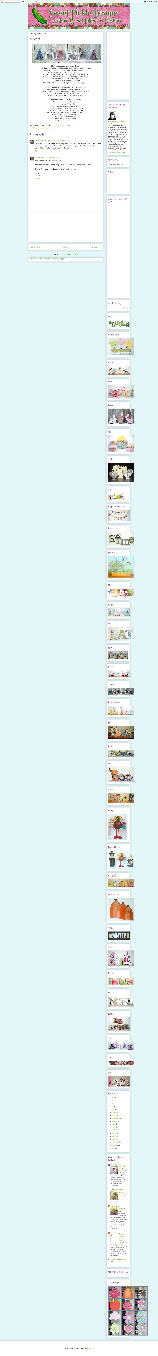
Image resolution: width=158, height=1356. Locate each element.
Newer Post (35, 247)
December (116, 1112)
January (115, 1145)
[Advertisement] (65, 226)
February (115, 1142)
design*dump (115, 1233)
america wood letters (43, 128)
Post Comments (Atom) (71, 254)
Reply (37, 151)
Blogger (91, 1348)
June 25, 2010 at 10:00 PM (50, 158)
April (114, 1136)
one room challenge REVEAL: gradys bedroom (122, 1238)
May (114, 1133)
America (35, 39)
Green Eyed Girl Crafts (43, 141)
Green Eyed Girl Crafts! (118, 1165)
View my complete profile (116, 152)
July (114, 1124)
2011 (112, 1107)
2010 (112, 1110)
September (116, 1118)
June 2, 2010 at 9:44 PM (60, 141)
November (116, 1115)
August (115, 1121)
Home (65, 247)
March (114, 1139)
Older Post (96, 247)
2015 (112, 1098)
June (114, 1127)
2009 (112, 1149)
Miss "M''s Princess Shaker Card (123, 1168)
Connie (37, 158)
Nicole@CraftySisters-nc (118, 122)
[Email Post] (68, 126)
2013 (112, 1101)
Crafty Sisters (115, 1206)
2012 (112, 1104)
